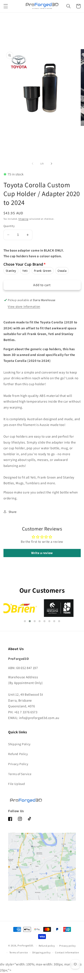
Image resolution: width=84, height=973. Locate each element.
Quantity (9, 226)
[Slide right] (51, 163)
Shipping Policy (19, 744)
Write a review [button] (42, 553)
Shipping (23, 218)
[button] (5, 6)
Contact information (67, 952)
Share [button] (13, 512)
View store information (24, 306)
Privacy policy (67, 945)
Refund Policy (18, 754)
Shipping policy (41, 952)
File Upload (16, 784)
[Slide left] (32, 163)
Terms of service (18, 952)
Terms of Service (20, 774)
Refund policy (47, 945)
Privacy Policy (18, 764)
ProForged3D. (26, 945)
